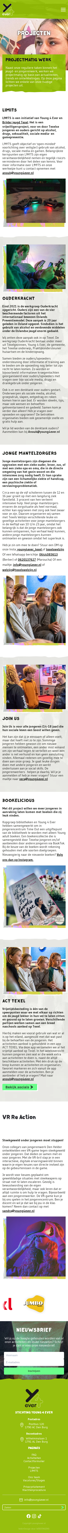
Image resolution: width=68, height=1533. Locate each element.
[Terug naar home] (8, 9)
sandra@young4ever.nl (18, 1211)
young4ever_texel (29, 549)
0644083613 (48, 554)
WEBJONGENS (42, 1528)
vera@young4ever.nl (33, 779)
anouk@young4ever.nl (18, 173)
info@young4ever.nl (27, 565)
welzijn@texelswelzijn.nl (19, 570)
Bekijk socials (17, 1087)
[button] (63, 9)
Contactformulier (34, 1461)
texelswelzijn (55, 549)
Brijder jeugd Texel (15, 122)
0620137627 (27, 559)
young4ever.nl (39, 1523)
